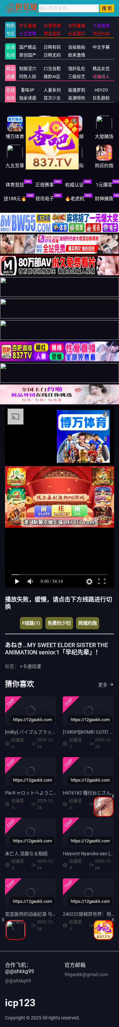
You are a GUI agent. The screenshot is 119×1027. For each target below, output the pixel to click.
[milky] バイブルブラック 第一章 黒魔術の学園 (52, 732)
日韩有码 (52, 47)
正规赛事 (44, 184)
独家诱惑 (27, 97)
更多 (102, 684)
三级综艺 (76, 76)
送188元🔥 (15, 198)
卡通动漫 (31, 666)
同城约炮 (87, 623)
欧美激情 (76, 55)
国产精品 (27, 47)
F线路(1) (31, 623)
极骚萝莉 (76, 90)
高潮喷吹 (76, 97)
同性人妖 (27, 76)
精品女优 (101, 68)
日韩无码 (52, 55)
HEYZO (101, 90)
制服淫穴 (27, 68)
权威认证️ (74, 184)
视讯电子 (44, 198)
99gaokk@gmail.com (86, 974)
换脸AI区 (52, 76)
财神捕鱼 (104, 198)
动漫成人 (101, 76)
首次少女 (52, 97)
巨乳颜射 (101, 97)
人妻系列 (52, 90)
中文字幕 (101, 47)
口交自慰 (52, 68)
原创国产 (27, 55)
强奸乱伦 (76, 68)
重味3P (27, 90)
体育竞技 (15, 184)
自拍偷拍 (76, 47)
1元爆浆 (104, 184)
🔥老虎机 (74, 198)
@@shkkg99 (18, 980)
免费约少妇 (59, 623)
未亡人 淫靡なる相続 (26, 853)
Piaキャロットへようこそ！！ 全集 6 (43, 792)
